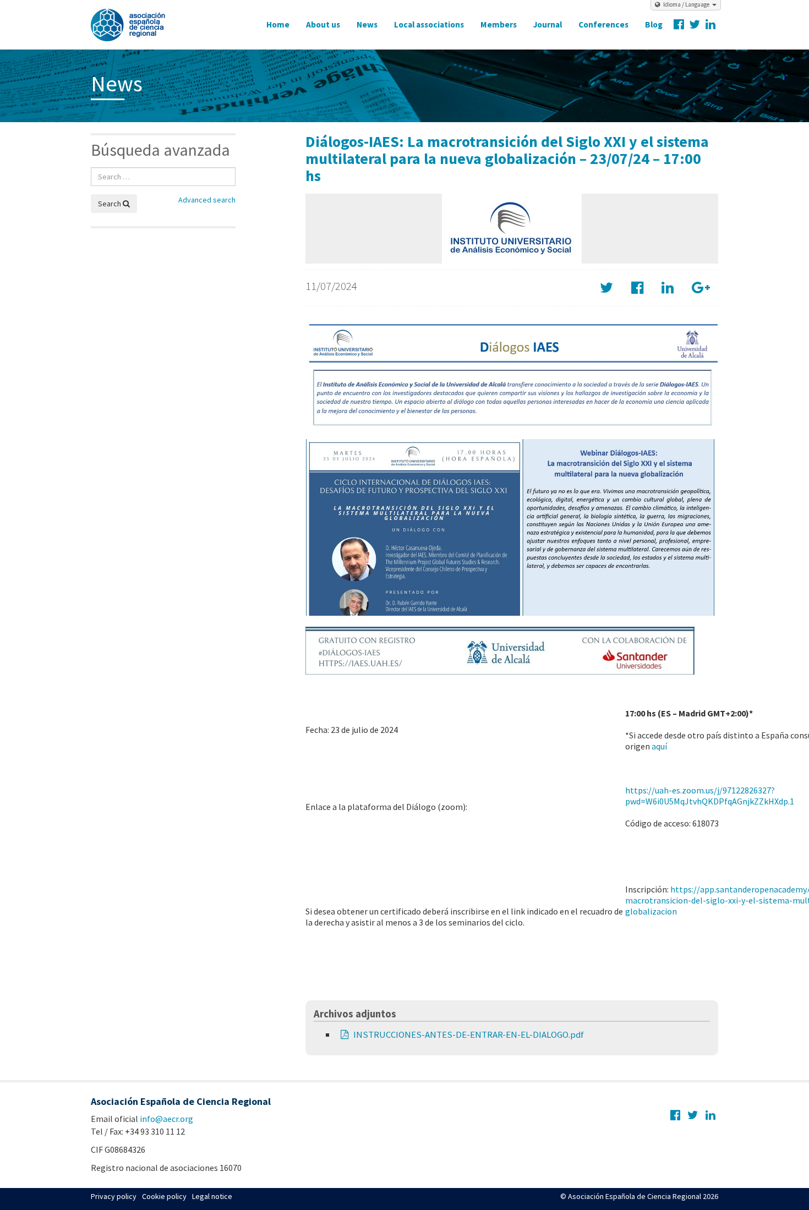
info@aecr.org (166, 1118)
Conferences (603, 24)
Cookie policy (164, 1196)
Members (498, 24)
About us (323, 24)
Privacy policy (113, 1196)
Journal (547, 24)
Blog (654, 24)
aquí (659, 746)
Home (277, 24)
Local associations (429, 24)
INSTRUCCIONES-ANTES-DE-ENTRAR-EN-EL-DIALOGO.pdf (468, 1034)
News (367, 24)
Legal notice (212, 1196)
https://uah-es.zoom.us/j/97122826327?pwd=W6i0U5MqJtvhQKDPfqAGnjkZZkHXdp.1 (709, 796)
